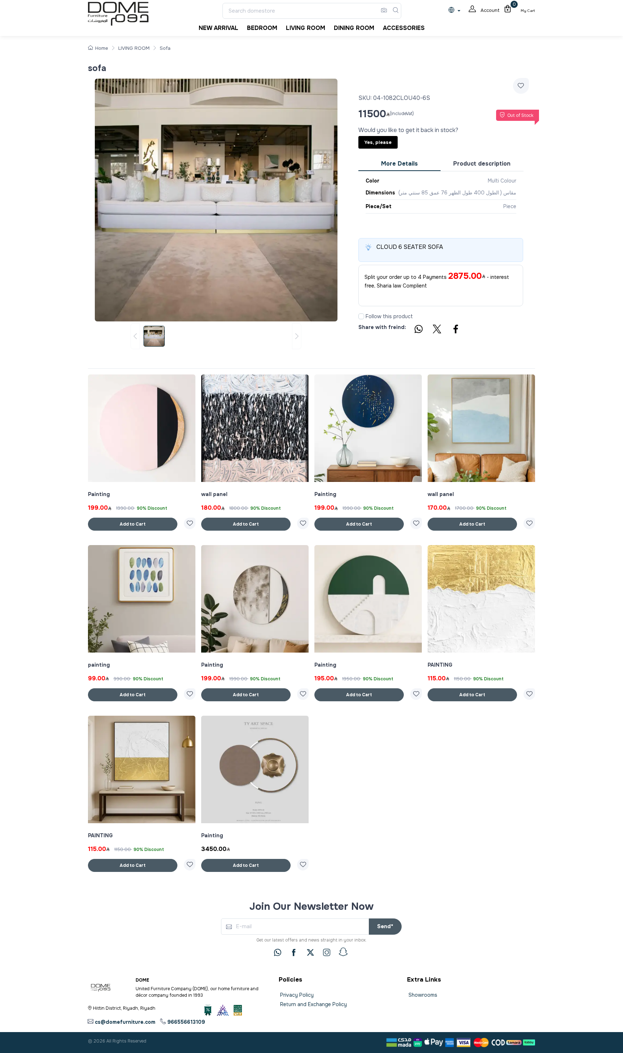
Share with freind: (382, 327)
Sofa (165, 48)
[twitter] (310, 952)
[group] (216, 336)
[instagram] (326, 952)
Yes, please (378, 142)
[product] (141, 428)
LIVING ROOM (134, 48)
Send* (385, 926)
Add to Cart (133, 524)
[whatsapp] (277, 952)
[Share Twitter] (437, 330)
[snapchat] (343, 951)
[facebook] (293, 952)
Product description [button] (482, 163)
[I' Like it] (189, 523)
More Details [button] (399, 163)
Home (101, 48)
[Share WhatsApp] (418, 330)
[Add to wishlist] (521, 86)
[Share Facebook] (456, 330)
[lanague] (456, 10)
